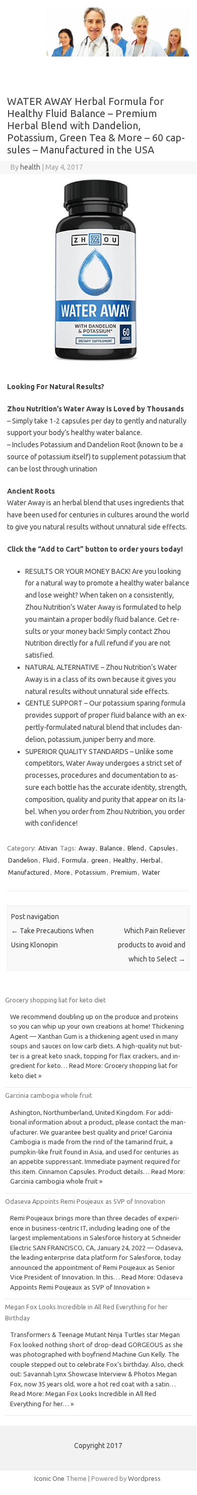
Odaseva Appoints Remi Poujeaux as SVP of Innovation (85, 1201)
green (99, 860)
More (62, 872)
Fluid (50, 860)
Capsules (162, 847)
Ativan (47, 847)
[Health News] (98, 54)
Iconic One (49, 1478)
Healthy (124, 860)
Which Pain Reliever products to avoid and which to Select (151, 945)
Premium (124, 872)
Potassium (90, 872)
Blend (135, 847)
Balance (111, 847)
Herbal (150, 860)
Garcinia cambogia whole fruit (48, 1095)
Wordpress (144, 1478)
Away (87, 847)
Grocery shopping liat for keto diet (55, 999)
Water (151, 872)
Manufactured (28, 872)
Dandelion (23, 860)
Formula (74, 860)
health (30, 167)
